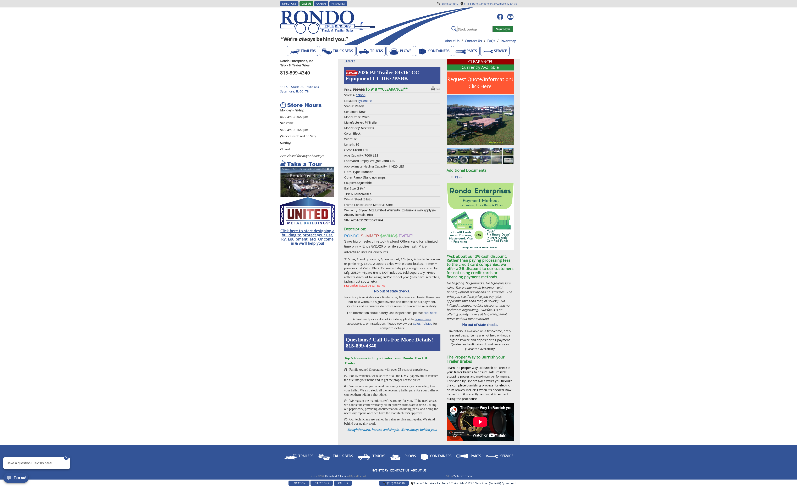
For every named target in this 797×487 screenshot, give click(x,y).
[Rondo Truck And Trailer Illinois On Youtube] (512, 15)
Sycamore (365, 100)
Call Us (306, 3)
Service (500, 51)
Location (299, 483)
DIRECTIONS (289, 3)
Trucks (376, 51)
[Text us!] (16, 478)
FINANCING (338, 3)
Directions (322, 483)
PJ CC (458, 177)
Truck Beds (343, 51)
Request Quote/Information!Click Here (480, 83)
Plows (405, 51)
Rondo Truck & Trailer (335, 476)
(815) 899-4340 (449, 3)
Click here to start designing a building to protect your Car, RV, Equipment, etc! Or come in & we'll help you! (307, 236)
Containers (439, 51)
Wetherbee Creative (463, 476)
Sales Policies (422, 323)
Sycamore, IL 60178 (490, 3)
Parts (472, 51)
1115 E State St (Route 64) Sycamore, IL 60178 (299, 89)
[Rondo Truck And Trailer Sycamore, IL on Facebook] (501, 15)
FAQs (491, 41)
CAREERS (321, 3)
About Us (452, 41)
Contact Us (473, 41)
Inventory (508, 41)
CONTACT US (399, 470)
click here (430, 313)
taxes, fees (423, 319)
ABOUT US (419, 470)
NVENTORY (380, 470)
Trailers (308, 51)
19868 (360, 95)
